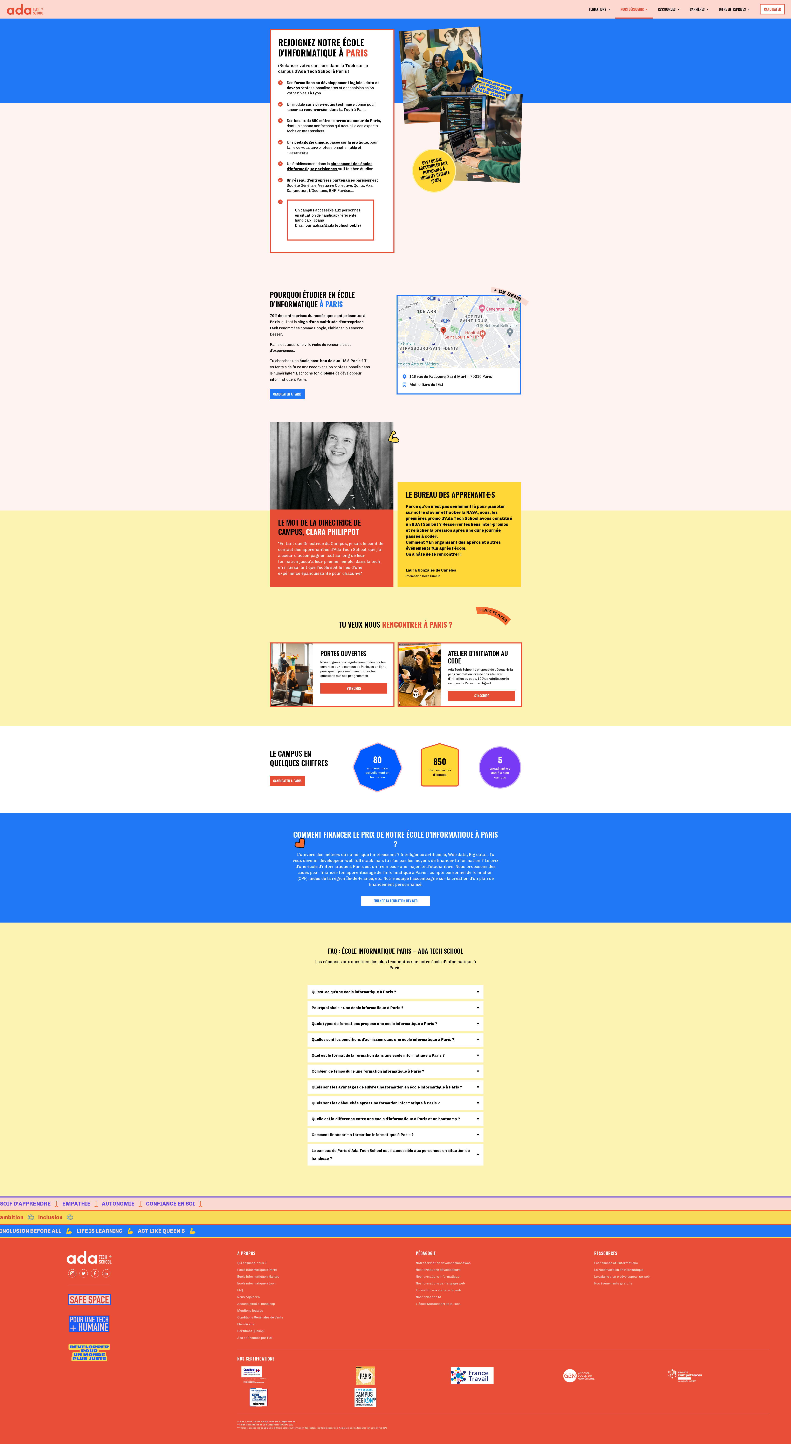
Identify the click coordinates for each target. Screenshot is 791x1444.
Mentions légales (250, 1311)
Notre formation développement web (443, 1263)
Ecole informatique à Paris (257, 1270)
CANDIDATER (772, 9)
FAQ (240, 1290)
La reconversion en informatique (619, 1270)
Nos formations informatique (437, 1276)
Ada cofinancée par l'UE (255, 1338)
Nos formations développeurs (438, 1270)
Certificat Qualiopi (250, 1331)
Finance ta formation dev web (396, 900)
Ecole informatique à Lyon (256, 1283)
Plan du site (245, 1324)
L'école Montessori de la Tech (438, 1304)
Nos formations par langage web (440, 1283)
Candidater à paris (287, 394)
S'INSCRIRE (353, 688)
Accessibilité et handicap (256, 1304)
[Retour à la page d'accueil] (26, 9)
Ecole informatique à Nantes (258, 1276)
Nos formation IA (428, 1297)
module (323, 104)
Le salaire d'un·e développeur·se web (622, 1276)
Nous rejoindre (248, 1297)
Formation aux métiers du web (438, 1290)
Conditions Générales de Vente (260, 1317)
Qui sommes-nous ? (252, 1263)
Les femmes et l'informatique (616, 1263)
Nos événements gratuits (613, 1283)
